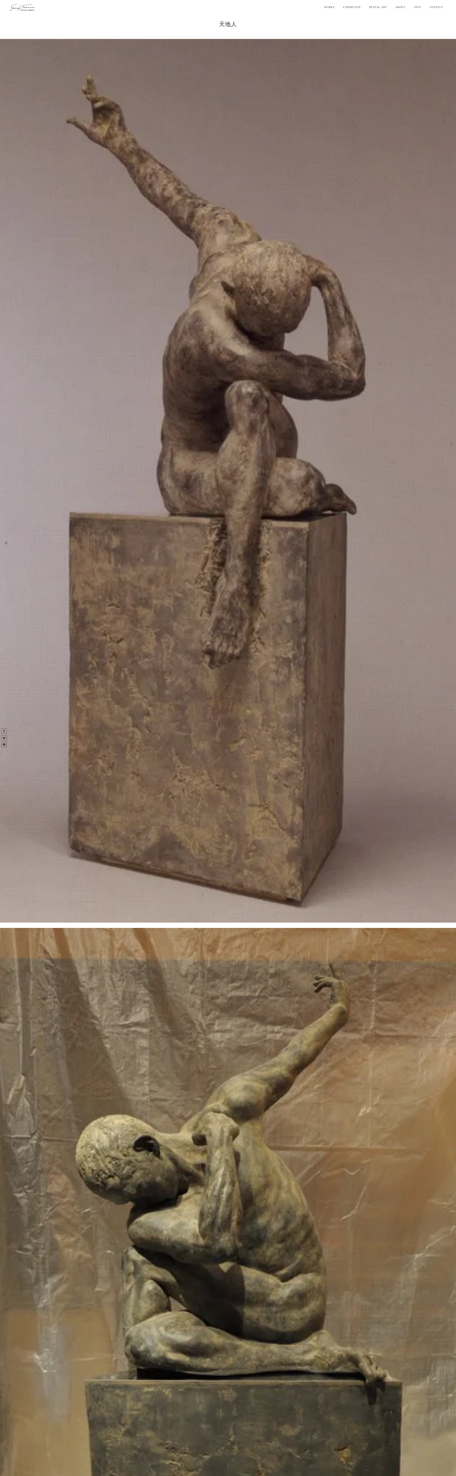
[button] (4, 731)
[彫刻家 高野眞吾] (22, 7)
